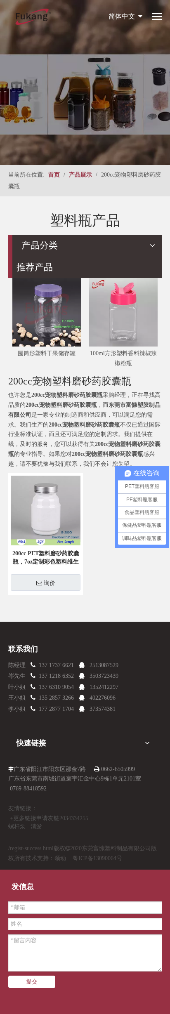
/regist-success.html (31, 848)
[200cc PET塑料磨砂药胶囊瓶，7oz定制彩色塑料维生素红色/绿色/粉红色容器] (45, 510)
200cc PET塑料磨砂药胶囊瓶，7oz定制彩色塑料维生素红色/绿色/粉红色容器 (45, 558)
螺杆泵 (17, 826)
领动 (60, 858)
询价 (49, 583)
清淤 (36, 826)
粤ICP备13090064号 (97, 858)
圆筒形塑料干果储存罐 (47, 353)
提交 (32, 982)
